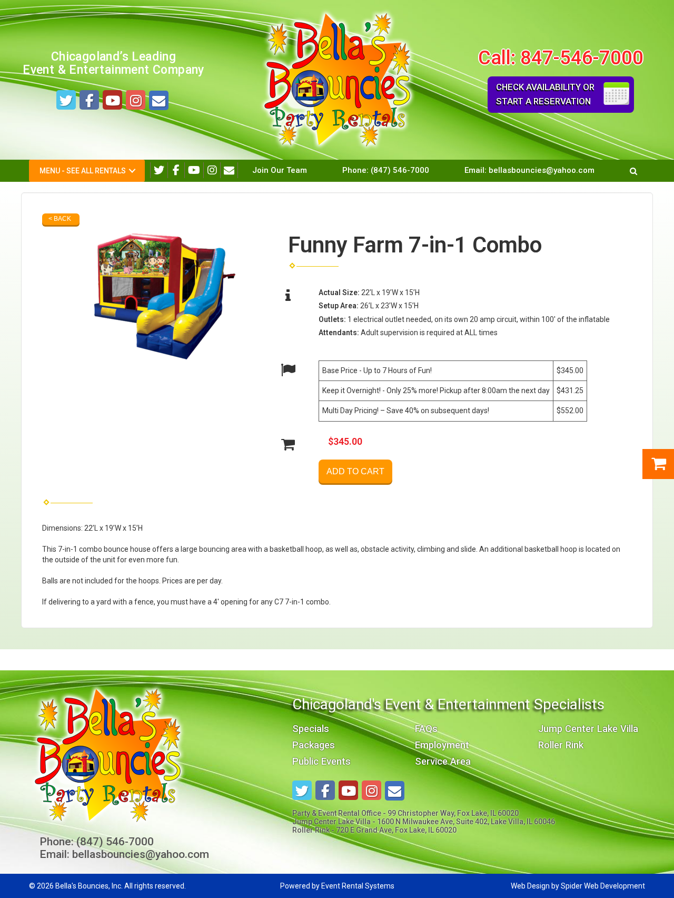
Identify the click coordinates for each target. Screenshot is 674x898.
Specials (310, 728)
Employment (442, 744)
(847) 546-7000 (400, 170)
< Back (59, 218)
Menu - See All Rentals (82, 171)
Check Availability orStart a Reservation (545, 94)
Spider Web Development (603, 886)
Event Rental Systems (357, 886)
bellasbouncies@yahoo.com (541, 170)
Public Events (321, 761)
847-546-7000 (581, 57)
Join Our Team (279, 170)
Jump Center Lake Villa (588, 728)
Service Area (443, 761)
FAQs (426, 728)
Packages (313, 744)
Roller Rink (560, 744)
